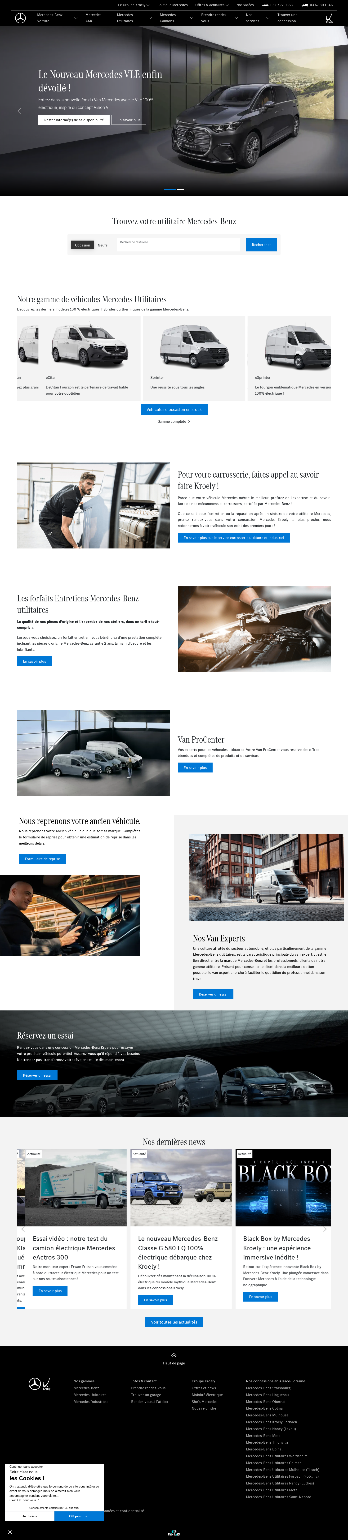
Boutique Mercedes (172, 5)
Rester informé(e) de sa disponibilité (74, 119)
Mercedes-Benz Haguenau (267, 1394)
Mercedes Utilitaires (125, 17)
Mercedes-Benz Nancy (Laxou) (271, 1428)
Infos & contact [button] (144, 1381)
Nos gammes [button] (84, 1381)
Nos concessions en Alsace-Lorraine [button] (275, 1381)
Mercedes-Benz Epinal (264, 1449)
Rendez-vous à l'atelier (150, 1401)
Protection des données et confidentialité (110, 1510)
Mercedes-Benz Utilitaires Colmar (273, 1462)
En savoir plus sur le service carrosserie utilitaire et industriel (234, 537)
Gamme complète (172, 421)
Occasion (82, 245)
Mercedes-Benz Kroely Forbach (271, 1421)
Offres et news (204, 1387)
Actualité (131, 1154)
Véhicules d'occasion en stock (174, 409)
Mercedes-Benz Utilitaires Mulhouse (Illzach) (282, 1469)
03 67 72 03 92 (281, 5)
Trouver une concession (287, 17)
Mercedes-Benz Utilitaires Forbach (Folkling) (282, 1476)
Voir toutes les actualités (174, 1322)
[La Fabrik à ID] (174, 1532)
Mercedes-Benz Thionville (267, 1442)
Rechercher (261, 244)
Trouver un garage (146, 1394)
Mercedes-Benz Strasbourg (268, 1387)
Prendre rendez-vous (214, 17)
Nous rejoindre (204, 1408)
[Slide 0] (170, 189)
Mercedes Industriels (91, 1401)
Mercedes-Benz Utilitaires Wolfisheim (277, 1456)
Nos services (252, 17)
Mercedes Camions (168, 17)
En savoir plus (128, 119)
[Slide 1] (180, 189)
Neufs (102, 245)
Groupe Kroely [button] (203, 1381)
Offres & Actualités (209, 5)
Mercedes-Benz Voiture (49, 17)
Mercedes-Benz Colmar (265, 1408)
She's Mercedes (204, 1401)
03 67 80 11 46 (321, 5)
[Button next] (325, 356)
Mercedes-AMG (94, 17)
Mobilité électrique (207, 1394)
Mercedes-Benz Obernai (265, 1401)
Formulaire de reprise (42, 858)
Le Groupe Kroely (131, 5)
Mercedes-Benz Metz (263, 1435)
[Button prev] (23, 356)
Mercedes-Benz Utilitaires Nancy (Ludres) (280, 1483)
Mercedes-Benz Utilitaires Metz (271, 1490)
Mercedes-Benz (86, 1387)
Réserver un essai (213, 994)
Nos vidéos (245, 5)
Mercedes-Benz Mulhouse (267, 1415)
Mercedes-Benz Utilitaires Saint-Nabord (278, 1496)
